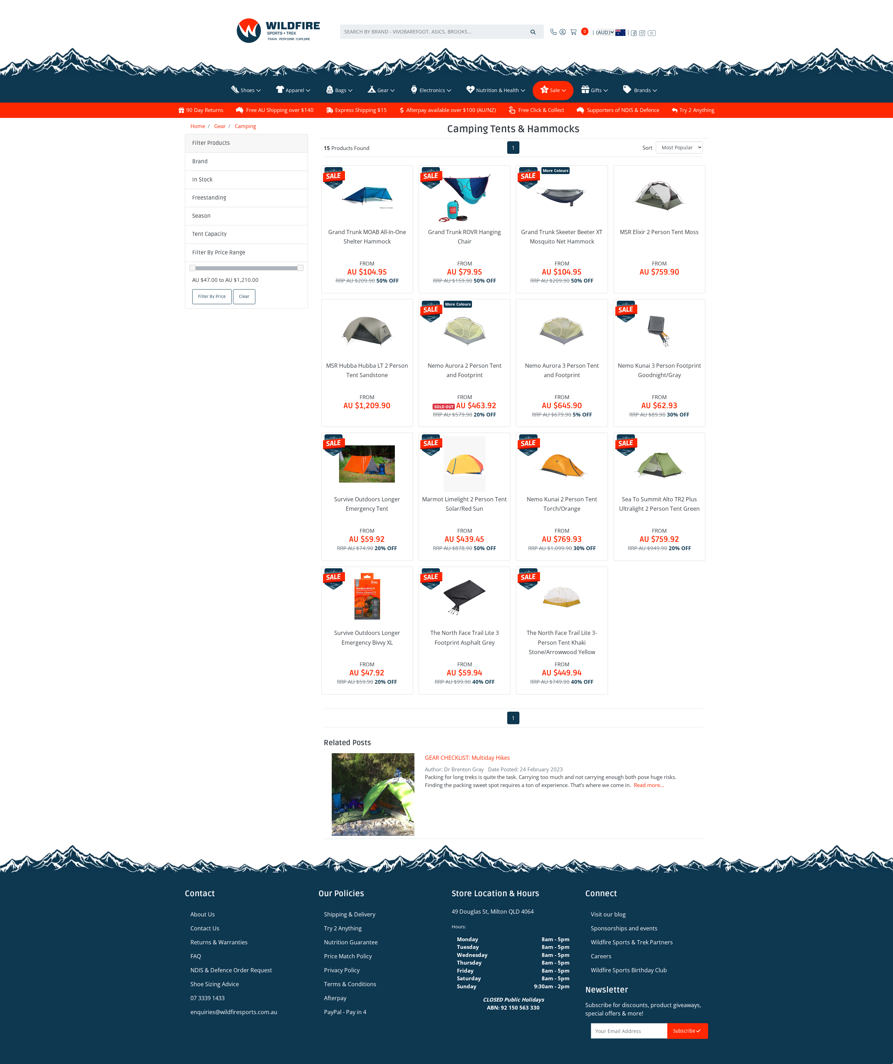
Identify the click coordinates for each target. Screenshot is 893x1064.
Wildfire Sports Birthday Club (629, 970)
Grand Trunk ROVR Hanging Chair (464, 236)
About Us (202, 914)
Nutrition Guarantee (351, 942)
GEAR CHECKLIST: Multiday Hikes (467, 758)
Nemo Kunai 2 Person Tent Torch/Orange (562, 503)
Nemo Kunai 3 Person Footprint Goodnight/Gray (659, 370)
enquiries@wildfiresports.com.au (233, 1012)
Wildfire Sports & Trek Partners (632, 942)
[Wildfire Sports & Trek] (278, 30)
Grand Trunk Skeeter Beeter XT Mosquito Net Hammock (561, 236)
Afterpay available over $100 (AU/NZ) (451, 109)
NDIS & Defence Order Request (231, 970)
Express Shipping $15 (361, 109)
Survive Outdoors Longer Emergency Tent (367, 503)
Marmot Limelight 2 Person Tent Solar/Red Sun (464, 503)
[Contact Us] (553, 31)
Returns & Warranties (219, 942)
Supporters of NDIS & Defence (623, 109)
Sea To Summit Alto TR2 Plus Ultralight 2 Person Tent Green (659, 503)
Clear (244, 296)
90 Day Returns (204, 109)
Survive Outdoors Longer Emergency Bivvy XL (367, 637)
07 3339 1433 (207, 998)
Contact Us (204, 928)
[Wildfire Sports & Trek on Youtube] (651, 31)
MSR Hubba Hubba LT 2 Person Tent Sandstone (367, 370)
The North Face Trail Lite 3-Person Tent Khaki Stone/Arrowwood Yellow (562, 642)
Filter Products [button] (211, 143)
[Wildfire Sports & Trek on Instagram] (642, 31)
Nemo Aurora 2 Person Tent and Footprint (465, 370)
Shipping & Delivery (349, 914)
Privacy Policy (342, 970)
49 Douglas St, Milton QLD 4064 (493, 911)
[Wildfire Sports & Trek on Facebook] (634, 31)
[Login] (562, 31)
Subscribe (684, 1031)
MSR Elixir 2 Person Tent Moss (659, 232)
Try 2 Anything (697, 109)
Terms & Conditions (350, 984)
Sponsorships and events (624, 928)
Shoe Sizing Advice (214, 984)
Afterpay (335, 998)
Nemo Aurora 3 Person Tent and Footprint (562, 370)
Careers (601, 956)
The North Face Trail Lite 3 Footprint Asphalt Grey (464, 637)
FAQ (195, 956)
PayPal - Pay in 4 (345, 1012)
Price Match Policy (348, 956)
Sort (647, 147)
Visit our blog (608, 914)
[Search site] (533, 31)
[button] (246, 162)
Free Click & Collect (541, 109)
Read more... (649, 784)
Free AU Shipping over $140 (280, 109)
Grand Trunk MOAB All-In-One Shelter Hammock (367, 236)
